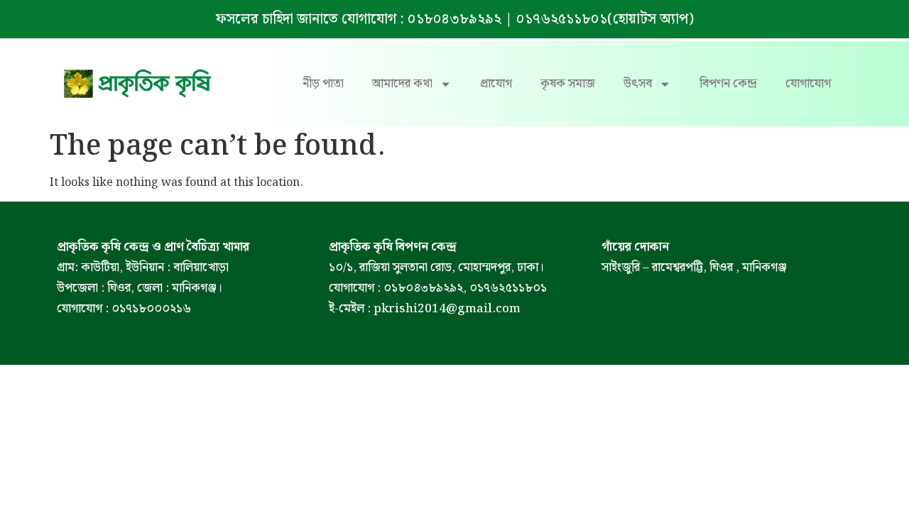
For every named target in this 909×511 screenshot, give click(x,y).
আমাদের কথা (402, 84)
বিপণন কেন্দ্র (728, 84)
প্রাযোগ (496, 84)
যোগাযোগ (808, 84)
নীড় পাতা (323, 84)
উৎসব (638, 84)
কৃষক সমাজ (567, 84)
